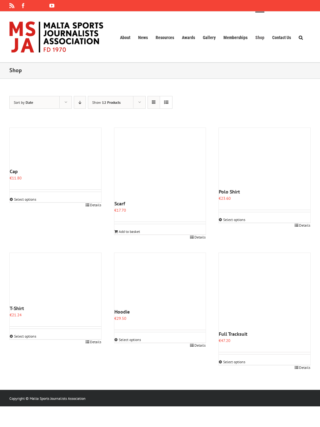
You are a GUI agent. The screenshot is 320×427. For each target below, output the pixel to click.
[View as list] (166, 102)
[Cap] (55, 148)
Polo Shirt (229, 191)
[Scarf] (160, 164)
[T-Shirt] (55, 278)
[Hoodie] (160, 280)
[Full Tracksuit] (264, 291)
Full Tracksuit (233, 334)
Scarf (119, 203)
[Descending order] (80, 102)
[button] (301, 37)
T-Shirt (17, 308)
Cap (14, 171)
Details (95, 205)
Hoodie (122, 312)
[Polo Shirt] (264, 158)
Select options (25, 199)
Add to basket (129, 231)
